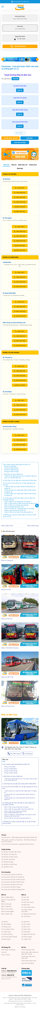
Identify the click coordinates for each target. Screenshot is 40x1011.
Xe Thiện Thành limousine (26, 910)
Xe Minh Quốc (6, 939)
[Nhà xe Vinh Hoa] (20, 605)
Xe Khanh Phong (6, 934)
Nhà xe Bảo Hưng (33, 526)
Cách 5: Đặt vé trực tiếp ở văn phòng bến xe (17, 818)
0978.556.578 (20, 202)
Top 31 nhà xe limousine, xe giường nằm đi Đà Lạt (17, 844)
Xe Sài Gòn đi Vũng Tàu (9, 854)
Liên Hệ (3, 952)
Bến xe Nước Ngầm (7, 911)
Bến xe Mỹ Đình (6, 906)
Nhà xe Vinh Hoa (6, 619)
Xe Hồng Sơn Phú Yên (28, 914)
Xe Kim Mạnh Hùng (7, 929)
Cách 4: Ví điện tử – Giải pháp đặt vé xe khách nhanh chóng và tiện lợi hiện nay (20, 815)
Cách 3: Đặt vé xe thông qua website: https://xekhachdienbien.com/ (15, 811)
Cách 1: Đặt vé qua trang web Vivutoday (16, 807)
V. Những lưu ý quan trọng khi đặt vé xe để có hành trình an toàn (19, 822)
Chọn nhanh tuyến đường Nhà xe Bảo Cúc (16, 764)
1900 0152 (20, 188)
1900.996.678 (20, 192)
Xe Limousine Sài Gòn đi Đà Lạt (11, 874)
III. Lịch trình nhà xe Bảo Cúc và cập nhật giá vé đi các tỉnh (19, 787)
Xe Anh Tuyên (26, 924)
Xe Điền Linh (25, 927)
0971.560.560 (20, 197)
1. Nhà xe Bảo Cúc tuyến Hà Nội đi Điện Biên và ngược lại (20, 791)
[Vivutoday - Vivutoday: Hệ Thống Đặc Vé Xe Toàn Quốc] (20, 7)
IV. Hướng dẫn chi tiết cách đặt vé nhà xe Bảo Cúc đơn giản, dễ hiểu (18, 803)
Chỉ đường (28, 753)
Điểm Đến (20, 26)
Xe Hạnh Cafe (25, 929)
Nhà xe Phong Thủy (7, 706)
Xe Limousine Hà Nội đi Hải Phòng (12, 882)
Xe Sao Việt (25, 897)
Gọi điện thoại (15, 753)
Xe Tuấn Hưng (6, 932)
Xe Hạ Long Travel (27, 902)
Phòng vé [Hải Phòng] (10, 771)
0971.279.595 (20, 385)
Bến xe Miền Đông (7, 897)
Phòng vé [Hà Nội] (9, 766)
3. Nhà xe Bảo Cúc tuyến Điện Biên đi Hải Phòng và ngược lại (19, 798)
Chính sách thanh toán (28, 961)
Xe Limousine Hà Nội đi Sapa (10, 887)
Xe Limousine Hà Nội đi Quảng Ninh (13, 889)
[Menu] (2, 6)
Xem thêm (19, 133)
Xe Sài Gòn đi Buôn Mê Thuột (11, 852)
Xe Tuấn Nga (25, 932)
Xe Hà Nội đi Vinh (7, 867)
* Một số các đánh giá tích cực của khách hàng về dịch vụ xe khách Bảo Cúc (20, 779)
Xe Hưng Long (6, 927)
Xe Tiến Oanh (25, 916)
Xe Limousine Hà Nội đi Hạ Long (12, 884)
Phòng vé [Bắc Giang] (10, 773)
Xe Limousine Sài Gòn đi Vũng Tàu (12, 877)
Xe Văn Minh (25, 922)
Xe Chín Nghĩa (6, 924)
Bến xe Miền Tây (6, 914)
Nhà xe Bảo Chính (7, 526)
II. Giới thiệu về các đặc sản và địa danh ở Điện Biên (19, 784)
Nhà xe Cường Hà (7, 560)
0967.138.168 (20, 207)
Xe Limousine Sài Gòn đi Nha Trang (13, 879)
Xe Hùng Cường (26, 937)
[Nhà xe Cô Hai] (20, 576)
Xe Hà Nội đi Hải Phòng (9, 864)
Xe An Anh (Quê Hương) (9, 937)
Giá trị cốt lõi (5, 955)
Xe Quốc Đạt (25, 905)
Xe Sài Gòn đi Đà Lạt (8, 859)
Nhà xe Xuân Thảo (7, 677)
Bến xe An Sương (7, 909)
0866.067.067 (20, 211)
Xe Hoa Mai (25, 900)
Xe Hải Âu (4, 922)
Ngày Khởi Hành (20, 36)
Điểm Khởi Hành (20, 16)
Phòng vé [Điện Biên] (10, 768)
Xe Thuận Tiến (26, 939)
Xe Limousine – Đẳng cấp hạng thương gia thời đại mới (19, 837)
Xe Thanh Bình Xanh (28, 907)
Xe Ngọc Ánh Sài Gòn (28, 934)
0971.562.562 (20, 250)
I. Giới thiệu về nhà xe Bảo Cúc (12, 776)
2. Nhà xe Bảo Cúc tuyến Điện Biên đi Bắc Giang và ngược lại (19, 795)
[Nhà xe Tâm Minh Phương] (20, 634)
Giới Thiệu (8, 950)
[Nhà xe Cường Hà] (20, 547)
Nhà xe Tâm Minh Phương (9, 648)
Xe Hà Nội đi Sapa (7, 862)
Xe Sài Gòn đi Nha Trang (9, 857)
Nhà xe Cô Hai (6, 589)
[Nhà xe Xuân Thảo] (20, 663)
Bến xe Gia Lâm (6, 904)
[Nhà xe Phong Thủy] (20, 692)
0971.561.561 (20, 245)
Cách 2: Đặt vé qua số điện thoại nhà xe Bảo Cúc (19, 809)
